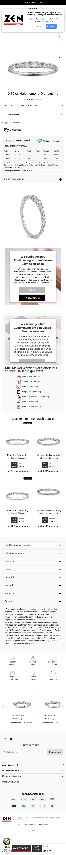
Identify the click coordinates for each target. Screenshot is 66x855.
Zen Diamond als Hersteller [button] (18, 545)
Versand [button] (9, 585)
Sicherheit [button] (9, 561)
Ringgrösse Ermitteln (11, 123)
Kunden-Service (11, 776)
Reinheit (46, 151)
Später (39, 26)
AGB (20, 825)
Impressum (44, 825)
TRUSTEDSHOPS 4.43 (33, 3)
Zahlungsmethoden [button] (14, 553)
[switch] (7, 850)
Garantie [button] (9, 569)
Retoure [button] (9, 601)
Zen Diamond (10, 765)
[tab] (33, 545)
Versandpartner (11, 782)
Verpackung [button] (10, 593)
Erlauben (51, 26)
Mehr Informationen (34, 290)
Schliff (56, 151)
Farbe (38, 151)
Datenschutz (30, 825)
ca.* (6, 140)
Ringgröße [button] (10, 577)
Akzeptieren (33, 297)
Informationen (10, 770)
